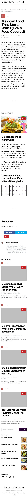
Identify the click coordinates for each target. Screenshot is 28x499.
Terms (14, 494)
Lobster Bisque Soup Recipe (9, 444)
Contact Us (12, 493)
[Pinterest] (13, 477)
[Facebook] (3, 477)
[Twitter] (6, 477)
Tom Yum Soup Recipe (8, 465)
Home (2, 9)
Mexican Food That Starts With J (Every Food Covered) (12, 287)
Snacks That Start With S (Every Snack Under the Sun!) (13, 370)
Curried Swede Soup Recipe (9, 458)
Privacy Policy (21, 493)
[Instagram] (9, 477)
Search (23, 429)
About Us (4, 493)
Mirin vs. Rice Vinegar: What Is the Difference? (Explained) (13, 328)
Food (8, 9)
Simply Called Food (14, 2)
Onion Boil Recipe (6, 437)
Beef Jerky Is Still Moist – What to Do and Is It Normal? (13, 412)
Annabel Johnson (7, 35)
